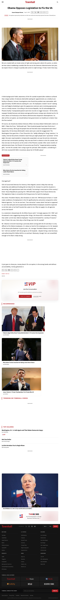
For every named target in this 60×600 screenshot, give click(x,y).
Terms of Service (5, 595)
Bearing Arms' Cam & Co (6, 564)
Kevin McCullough (44, 540)
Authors (3, 550)
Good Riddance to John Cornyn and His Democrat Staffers (17, 508)
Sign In (45, 526)
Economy (23, 542)
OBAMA (3, 276)
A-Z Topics (23, 531)
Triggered (4, 559)
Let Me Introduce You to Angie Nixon (13, 445)
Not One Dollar (6, 439)
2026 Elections (24, 535)
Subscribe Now (37, 296)
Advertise (23, 559)
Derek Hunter (43, 537)
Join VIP (55, 526)
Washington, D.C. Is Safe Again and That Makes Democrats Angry (22, 430)
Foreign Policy (24, 545)
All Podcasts (4, 569)
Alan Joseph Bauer (44, 545)
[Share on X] (32, 12)
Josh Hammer (43, 547)
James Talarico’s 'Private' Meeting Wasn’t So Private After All (18, 392)
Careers (22, 561)
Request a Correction (25, 595)
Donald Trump (24, 540)
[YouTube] (35, 526)
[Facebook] (32, 526)
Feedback (17, 595)
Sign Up (55, 590)
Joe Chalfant (5, 394)
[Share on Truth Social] (35, 12)
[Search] (57, 2)
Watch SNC (43, 564)
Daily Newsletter (44, 561)
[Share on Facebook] (38, 12)
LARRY (3, 556)
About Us (23, 556)
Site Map (31, 595)
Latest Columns (5, 540)
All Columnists (43, 550)
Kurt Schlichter (44, 535)
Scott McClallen (6, 335)
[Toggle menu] (2, 2)
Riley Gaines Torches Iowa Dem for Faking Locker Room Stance (18, 362)
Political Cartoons (5, 545)
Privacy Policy (11, 595)
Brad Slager (43, 542)
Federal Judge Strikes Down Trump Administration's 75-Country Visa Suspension (23, 333)
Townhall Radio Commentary (7, 566)
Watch (3, 542)
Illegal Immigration (25, 547)
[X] (26, 526)
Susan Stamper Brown (17, 12)
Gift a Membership (44, 559)
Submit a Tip (23, 564)
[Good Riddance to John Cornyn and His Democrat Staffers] (30, 490)
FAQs (50, 526)
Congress (23, 537)
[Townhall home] (7, 526)
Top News (3, 535)
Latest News (4, 537)
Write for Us (23, 566)
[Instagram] (29, 526)
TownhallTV (4, 547)
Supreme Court (24, 550)
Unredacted (4, 561)
